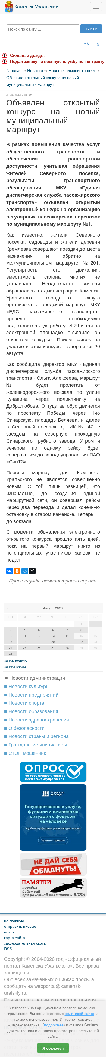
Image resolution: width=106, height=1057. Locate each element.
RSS (8, 948)
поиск (9, 931)
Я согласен (53, 1048)
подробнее (54, 1024)
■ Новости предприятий (31, 694)
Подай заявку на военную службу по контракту (57, 61)
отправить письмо (20, 926)
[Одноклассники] (17, 571)
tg (97, 43)
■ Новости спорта (24, 702)
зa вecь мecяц (15, 666)
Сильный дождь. (27, 55)
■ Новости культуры (26, 685)
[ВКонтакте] (9, 571)
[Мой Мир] (24, 571)
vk (86, 43)
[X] (32, 571)
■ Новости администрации (35, 677)
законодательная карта (25, 943)
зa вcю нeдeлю (15, 660)
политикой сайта (79, 1013)
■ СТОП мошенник (25, 752)
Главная (13, 70)
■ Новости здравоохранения (36, 719)
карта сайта (14, 937)
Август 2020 (53, 608)
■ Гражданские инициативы (35, 744)
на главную (14, 920)
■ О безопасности (24, 727)
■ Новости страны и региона (36, 735)
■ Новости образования (31, 710)
